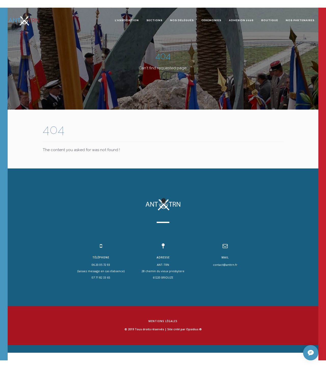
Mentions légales (163, 321)
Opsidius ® (194, 329)
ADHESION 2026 (241, 20)
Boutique (269, 20)
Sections (154, 20)
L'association (127, 20)
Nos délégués (182, 20)
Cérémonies (211, 20)
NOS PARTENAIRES (300, 20)
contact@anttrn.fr (225, 265)
